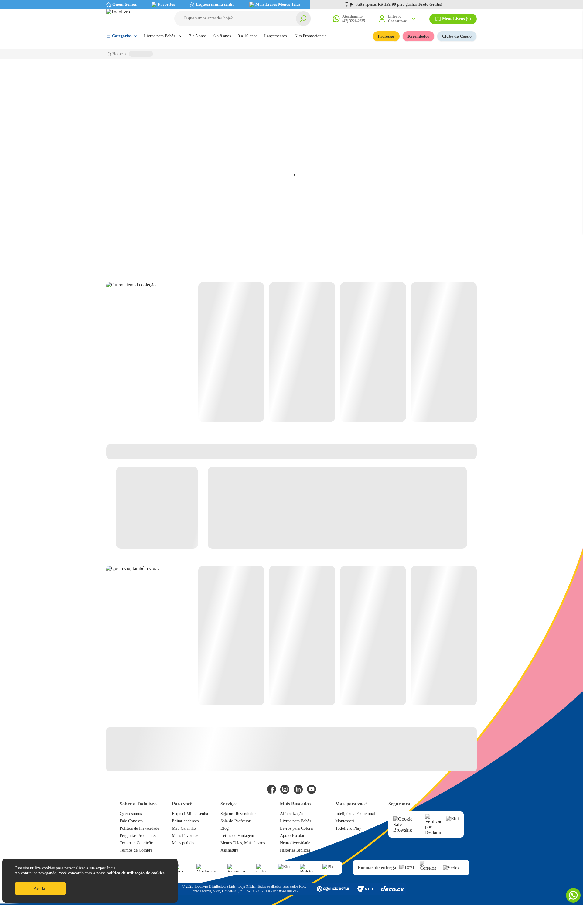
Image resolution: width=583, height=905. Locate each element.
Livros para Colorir (296, 828)
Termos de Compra (136, 850)
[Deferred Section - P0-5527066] (337, 635)
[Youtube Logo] (311, 789)
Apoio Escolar (292, 835)
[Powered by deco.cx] (392, 888)
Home (117, 54)
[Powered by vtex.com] (365, 889)
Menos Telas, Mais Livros (242, 843)
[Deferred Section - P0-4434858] (337, 352)
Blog (224, 828)
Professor (386, 36)
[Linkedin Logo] (298, 789)
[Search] (303, 18)
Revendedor (418, 36)
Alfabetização (291, 813)
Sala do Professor (235, 821)
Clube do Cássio (457, 36)
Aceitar (40, 888)
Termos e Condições (137, 843)
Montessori (344, 821)
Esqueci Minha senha (190, 813)
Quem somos (131, 813)
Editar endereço (185, 821)
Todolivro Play (348, 828)
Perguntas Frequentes (138, 835)
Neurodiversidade (295, 843)
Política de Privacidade (139, 828)
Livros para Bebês (295, 821)
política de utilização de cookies (135, 873)
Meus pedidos (183, 843)
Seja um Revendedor (238, 813)
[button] (242, 18)
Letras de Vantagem (237, 835)
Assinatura (229, 850)
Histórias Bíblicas (295, 850)
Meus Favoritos (185, 835)
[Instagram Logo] (284, 789)
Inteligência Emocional (355, 813)
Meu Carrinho (184, 828)
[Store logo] (133, 19)
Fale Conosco (131, 821)
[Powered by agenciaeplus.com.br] (333, 889)
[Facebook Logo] (271, 789)
